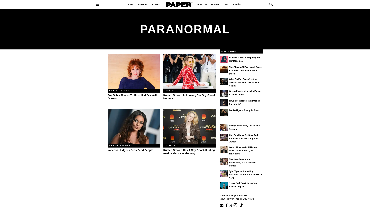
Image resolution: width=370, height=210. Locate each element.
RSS (237, 199)
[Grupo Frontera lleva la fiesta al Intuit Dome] (224, 93)
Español (237, 4)
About (222, 199)
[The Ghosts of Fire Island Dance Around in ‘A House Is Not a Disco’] (224, 69)
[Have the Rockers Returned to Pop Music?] (224, 102)
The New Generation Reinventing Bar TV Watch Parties (242, 162)
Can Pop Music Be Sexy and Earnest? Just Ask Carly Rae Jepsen (243, 138)
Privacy (243, 199)
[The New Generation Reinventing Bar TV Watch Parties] (224, 161)
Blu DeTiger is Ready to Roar (244, 110)
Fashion (142, 4)
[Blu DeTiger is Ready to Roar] (224, 112)
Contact (230, 199)
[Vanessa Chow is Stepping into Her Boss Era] (224, 59)
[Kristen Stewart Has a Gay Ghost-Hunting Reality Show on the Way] (189, 126)
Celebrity (156, 4)
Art (227, 4)
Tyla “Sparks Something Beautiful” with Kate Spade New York (245, 174)
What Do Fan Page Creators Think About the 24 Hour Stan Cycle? (244, 82)
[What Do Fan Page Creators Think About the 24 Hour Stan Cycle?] (224, 81)
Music (131, 4)
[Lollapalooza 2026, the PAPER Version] (224, 127)
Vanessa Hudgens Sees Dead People (130, 150)
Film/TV (170, 146)
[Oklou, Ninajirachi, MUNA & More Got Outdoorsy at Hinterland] (224, 149)
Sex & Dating (119, 91)
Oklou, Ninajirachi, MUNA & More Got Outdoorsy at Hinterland (243, 150)
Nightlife (202, 4)
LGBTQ (169, 91)
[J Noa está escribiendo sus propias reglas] (224, 185)
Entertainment (121, 146)
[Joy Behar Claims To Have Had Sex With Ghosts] (134, 71)
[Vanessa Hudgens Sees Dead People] (134, 126)
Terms (251, 199)
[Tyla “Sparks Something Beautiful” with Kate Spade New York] (224, 173)
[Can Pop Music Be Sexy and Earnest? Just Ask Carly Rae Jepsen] (224, 137)
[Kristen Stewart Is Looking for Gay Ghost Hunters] (189, 71)
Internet (216, 4)
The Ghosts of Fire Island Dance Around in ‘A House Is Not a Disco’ (245, 70)
